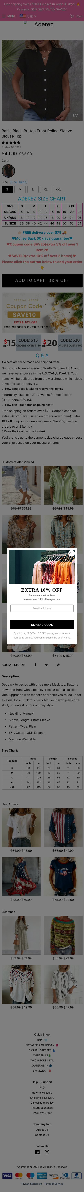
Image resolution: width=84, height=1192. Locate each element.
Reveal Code (42, 624)
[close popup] (71, 553)
